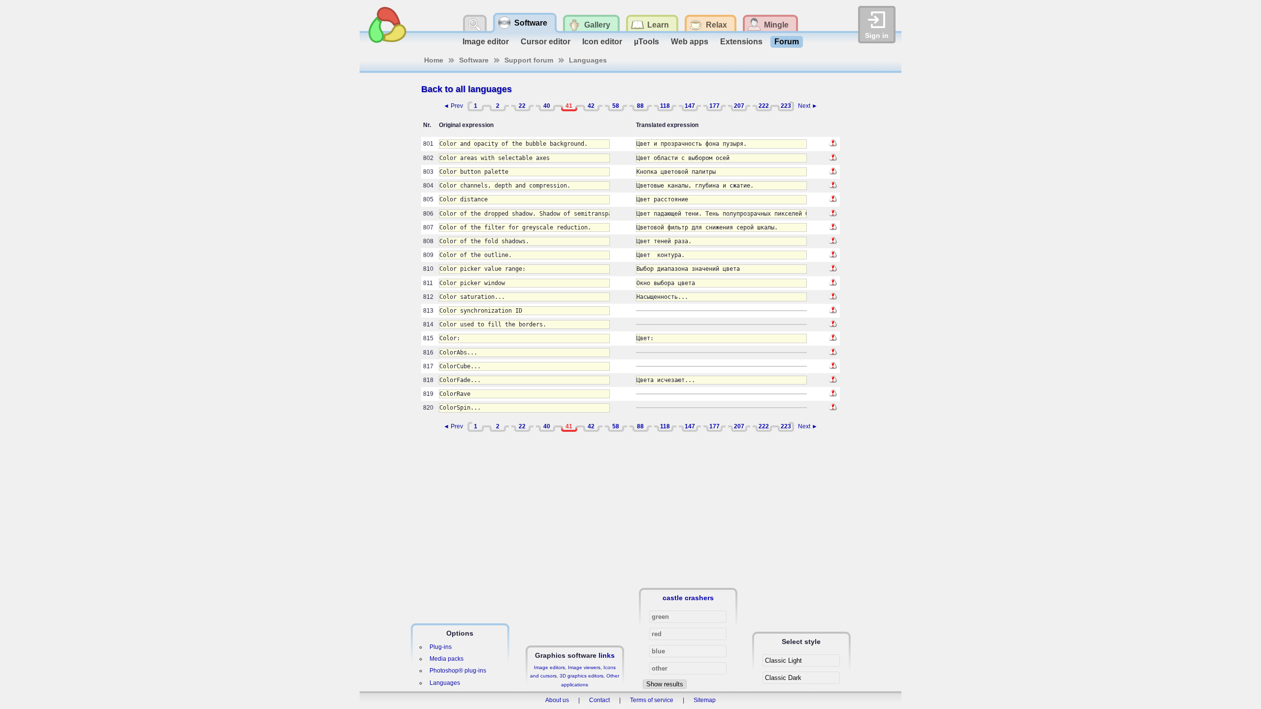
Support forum (528, 60)
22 (522, 105)
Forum (786, 41)
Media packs (447, 658)
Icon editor (602, 41)
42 (591, 105)
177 (714, 105)
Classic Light (783, 660)
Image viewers (584, 667)
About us (557, 700)
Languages (588, 60)
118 (665, 105)
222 (764, 105)
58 (615, 105)
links (606, 655)
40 (546, 105)
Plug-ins (441, 647)
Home (433, 60)
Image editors (549, 667)
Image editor (486, 41)
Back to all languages (466, 89)
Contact (599, 700)
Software (474, 60)
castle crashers (688, 598)
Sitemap (705, 700)
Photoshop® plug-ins (458, 670)
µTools (646, 41)
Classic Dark (783, 677)
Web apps (689, 41)
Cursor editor (545, 41)
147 (690, 105)
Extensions (741, 41)
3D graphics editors (581, 675)
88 (640, 105)
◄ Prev (453, 105)
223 (786, 105)
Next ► (808, 105)
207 (739, 105)
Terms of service (651, 700)
